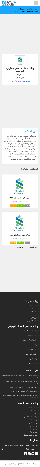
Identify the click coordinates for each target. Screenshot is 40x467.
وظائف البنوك (33, 359)
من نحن (34, 315)
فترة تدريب (13, 205)
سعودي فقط (21, 205)
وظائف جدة (33, 410)
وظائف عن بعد (32, 363)
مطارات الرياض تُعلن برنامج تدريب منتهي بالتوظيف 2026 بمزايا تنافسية (20, 396)
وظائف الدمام (33, 420)
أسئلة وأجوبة (33, 312)
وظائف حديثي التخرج (31, 354)
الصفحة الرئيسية (32, 9)
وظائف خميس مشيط (30, 435)
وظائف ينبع (33, 426)
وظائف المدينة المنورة (30, 417)
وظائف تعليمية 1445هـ (30, 331)
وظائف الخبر (33, 423)
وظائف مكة (33, 414)
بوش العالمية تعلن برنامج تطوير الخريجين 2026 (22, 387)
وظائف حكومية (32, 335)
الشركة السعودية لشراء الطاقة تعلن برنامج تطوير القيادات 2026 (20, 376)
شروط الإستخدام (32, 318)
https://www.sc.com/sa (19, 81)
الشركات (21, 9)
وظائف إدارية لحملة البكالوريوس (20, 235)
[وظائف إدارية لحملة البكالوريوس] (19, 233)
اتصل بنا (34, 308)
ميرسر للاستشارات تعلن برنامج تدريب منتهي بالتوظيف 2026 (21, 382)
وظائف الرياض (32, 407)
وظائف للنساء (33, 349)
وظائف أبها (33, 432)
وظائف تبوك (33, 429)
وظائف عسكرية (32, 345)
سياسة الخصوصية (32, 321)
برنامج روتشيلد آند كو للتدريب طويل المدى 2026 (22, 391)
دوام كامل (13, 242)
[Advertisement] (20, 34)
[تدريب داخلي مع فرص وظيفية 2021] (19, 196)
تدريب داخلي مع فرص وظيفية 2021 (20, 198)
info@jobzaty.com (31, 449)
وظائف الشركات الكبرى (30, 340)
